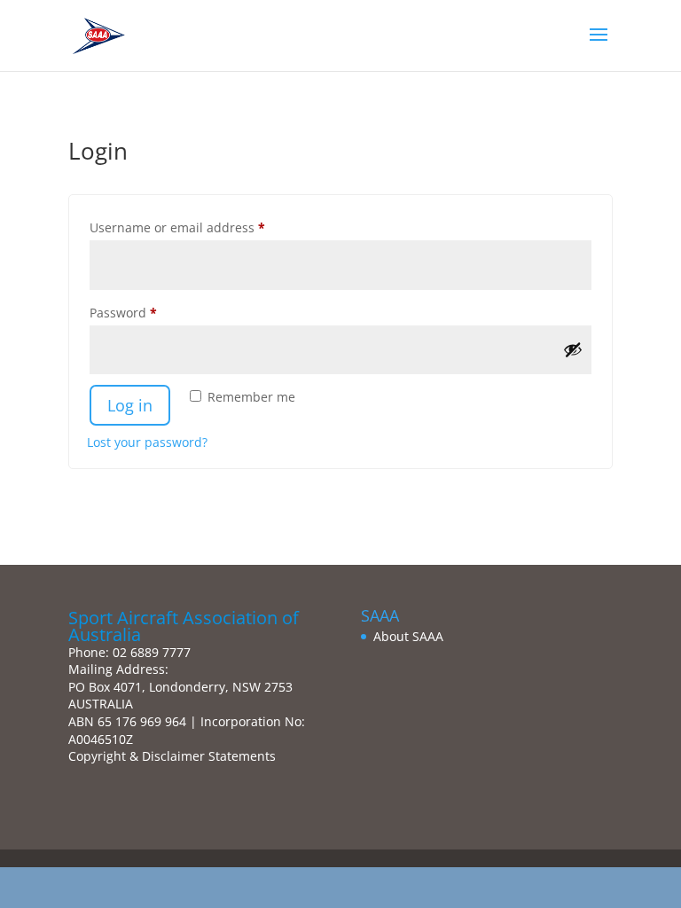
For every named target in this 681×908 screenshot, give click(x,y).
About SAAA (408, 636)
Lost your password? (147, 442)
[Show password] (573, 349)
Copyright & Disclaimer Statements (172, 756)
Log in (130, 405)
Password (150, 312)
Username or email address (204, 227)
